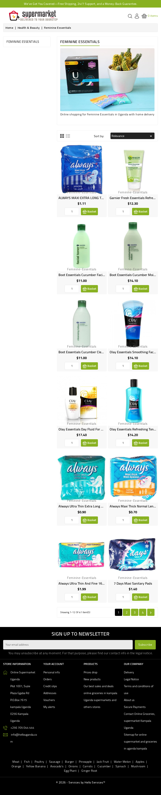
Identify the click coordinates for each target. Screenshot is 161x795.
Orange (16, 766)
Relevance (132, 136)
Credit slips (50, 686)
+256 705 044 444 (22, 727)
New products (92, 679)
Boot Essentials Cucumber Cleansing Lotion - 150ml (95, 352)
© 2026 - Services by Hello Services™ (80, 782)
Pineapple (85, 761)
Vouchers (49, 700)
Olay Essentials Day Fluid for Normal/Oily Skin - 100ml (98, 429)
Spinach (121, 766)
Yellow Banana (36, 766)
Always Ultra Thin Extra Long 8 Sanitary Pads (90, 506)
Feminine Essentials (22, 42)
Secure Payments (135, 707)
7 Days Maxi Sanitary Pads (133, 583)
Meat (15, 761)
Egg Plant (70, 770)
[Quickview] (100, 169)
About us (129, 700)
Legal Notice (131, 679)
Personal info (51, 672)
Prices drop (90, 672)
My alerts (49, 707)
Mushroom (138, 766)
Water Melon (122, 761)
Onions (73, 766)
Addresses (49, 693)
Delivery (129, 672)
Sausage (54, 761)
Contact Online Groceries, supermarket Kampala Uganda (139, 720)
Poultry (39, 761)
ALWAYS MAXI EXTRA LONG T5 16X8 (85, 198)
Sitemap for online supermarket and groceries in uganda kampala (140, 741)
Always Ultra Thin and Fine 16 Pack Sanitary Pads (94, 583)
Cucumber (104, 766)
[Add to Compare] (100, 160)
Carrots (88, 766)
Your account (53, 664)
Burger (69, 761)
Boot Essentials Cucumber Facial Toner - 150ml (92, 275)
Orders (47, 679)
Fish (27, 761)
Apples (140, 761)
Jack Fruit (103, 761)
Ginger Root (89, 770)
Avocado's (57, 766)
